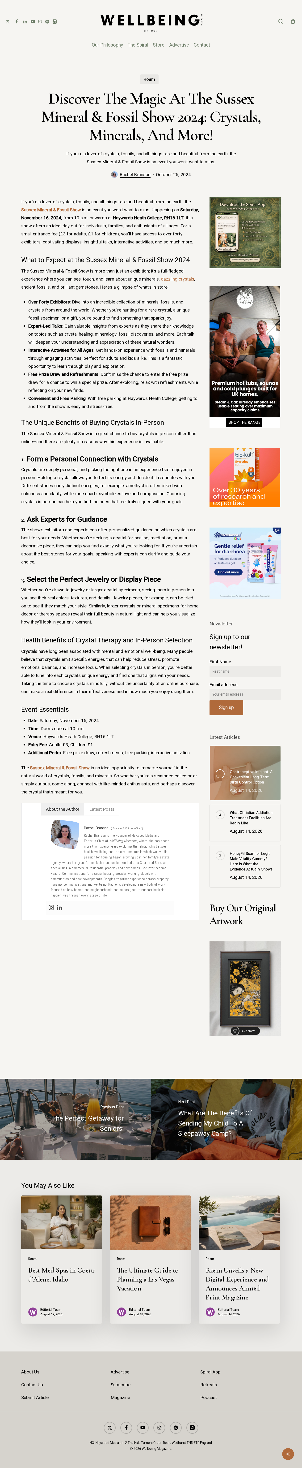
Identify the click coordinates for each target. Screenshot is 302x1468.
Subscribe (120, 1384)
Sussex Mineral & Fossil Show (51, 210)
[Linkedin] (60, 908)
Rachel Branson (135, 174)
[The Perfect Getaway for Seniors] (75, 1119)
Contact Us (32, 1384)
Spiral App (210, 1372)
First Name (220, 661)
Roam (149, 79)
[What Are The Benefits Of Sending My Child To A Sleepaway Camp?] (226, 1119)
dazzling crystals (177, 279)
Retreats (208, 1384)
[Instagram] (51, 908)
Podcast (208, 1397)
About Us (30, 1372)
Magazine (120, 1397)
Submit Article (35, 1397)
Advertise (120, 1372)
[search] (281, 21)
